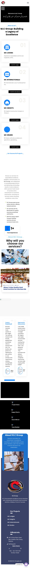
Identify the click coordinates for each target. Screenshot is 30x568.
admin (17, 285)
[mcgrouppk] (3, 2)
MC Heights (11, 519)
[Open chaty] (26, 564)
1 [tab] (9, 380)
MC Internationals (13, 522)
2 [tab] (20, 380)
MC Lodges (11, 516)
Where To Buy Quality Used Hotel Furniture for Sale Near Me (14, 288)
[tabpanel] (9, 348)
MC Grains (11, 525)
